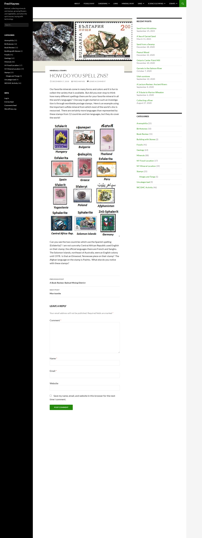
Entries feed (9, 102)
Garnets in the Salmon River (149, 68)
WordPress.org (10, 109)
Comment (55, 320)
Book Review (142, 134)
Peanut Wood (143, 52)
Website (54, 383)
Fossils (140, 144)
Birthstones (142, 128)
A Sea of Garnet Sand (146, 36)
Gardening (103, 3)
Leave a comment (97, 81)
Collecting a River (145, 100)
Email (53, 370)
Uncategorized (143, 182)
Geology (140, 150)
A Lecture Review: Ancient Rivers (152, 84)
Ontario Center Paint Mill (148, 60)
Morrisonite (55, 292)
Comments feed (10, 105)
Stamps (172, 3)
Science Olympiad (155, 3)
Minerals (54, 70)
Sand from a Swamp (146, 44)
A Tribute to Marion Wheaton (150, 92)
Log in (6, 98)
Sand (140, 3)
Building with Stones (146, 139)
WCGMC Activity (145, 187)
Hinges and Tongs (147, 176)
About (77, 3)
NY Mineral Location (146, 166)
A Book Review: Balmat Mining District (67, 281)
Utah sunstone (143, 76)
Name (53, 358)
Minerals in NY (128, 3)
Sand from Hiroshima (146, 28)
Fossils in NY (89, 3)
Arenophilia (142, 123)
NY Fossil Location (145, 160)
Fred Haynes (11, 3)
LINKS (115, 3)
